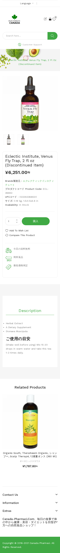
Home (29, 56)
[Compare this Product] (35, 445)
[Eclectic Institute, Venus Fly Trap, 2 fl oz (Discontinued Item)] (8, 139)
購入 (35, 221)
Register (46, 19)
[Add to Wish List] (30, 445)
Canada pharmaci (40, 543)
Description (29, 310)
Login (50, 19)
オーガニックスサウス (30, 461)
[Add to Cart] (24, 445)
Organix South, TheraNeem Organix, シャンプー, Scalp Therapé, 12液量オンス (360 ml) (30, 455)
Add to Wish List (18, 230)
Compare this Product (22, 235)
